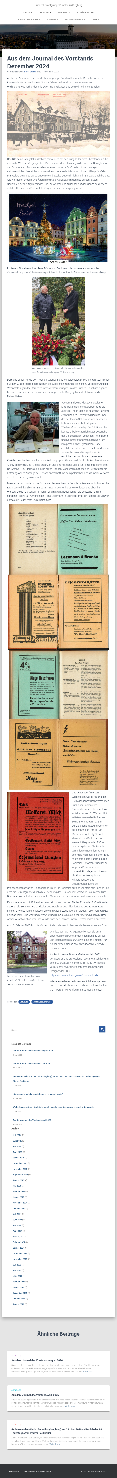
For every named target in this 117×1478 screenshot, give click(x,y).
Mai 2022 (17, 1270)
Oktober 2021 (19, 1298)
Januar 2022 (18, 1287)
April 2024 (17, 1231)
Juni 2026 (17, 1141)
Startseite (28, 12)
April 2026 (17, 1152)
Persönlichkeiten (85, 12)
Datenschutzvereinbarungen (37, 1471)
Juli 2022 (17, 1265)
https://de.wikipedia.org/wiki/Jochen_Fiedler (74, 975)
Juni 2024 (17, 1220)
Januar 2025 (18, 1197)
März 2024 (17, 1236)
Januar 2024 (18, 1248)
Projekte (51, 19)
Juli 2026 (17, 1135)
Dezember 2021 (20, 1293)
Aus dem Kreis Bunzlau (28, 19)
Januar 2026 (18, 1157)
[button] (50, 12)
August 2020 (18, 1304)
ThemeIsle (105, 1471)
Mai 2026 (17, 1146)
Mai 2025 (17, 1186)
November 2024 (20, 1203)
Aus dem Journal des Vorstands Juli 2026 (31, 1063)
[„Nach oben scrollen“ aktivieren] (111, 1472)
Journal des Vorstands (42, 1002)
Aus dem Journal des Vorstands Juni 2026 (32, 1120)
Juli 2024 (17, 1214)
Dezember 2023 (20, 1253)
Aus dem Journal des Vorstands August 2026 (33, 1050)
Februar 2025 (19, 1191)
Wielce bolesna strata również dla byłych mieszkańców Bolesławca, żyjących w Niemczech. (53, 1107)
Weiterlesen (88, 1371)
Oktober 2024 (19, 1208)
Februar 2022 (19, 1281)
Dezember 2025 (20, 1163)
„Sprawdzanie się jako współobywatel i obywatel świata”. (38, 1094)
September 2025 (20, 1174)
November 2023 (20, 1259)
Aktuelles (45, 12)
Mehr (95, 19)
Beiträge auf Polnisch (75, 19)
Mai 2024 (17, 1225)
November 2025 (20, 1169)
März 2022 (17, 1276)
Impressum (14, 1471)
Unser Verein (64, 12)
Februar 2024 (19, 1242)
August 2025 (18, 1180)
